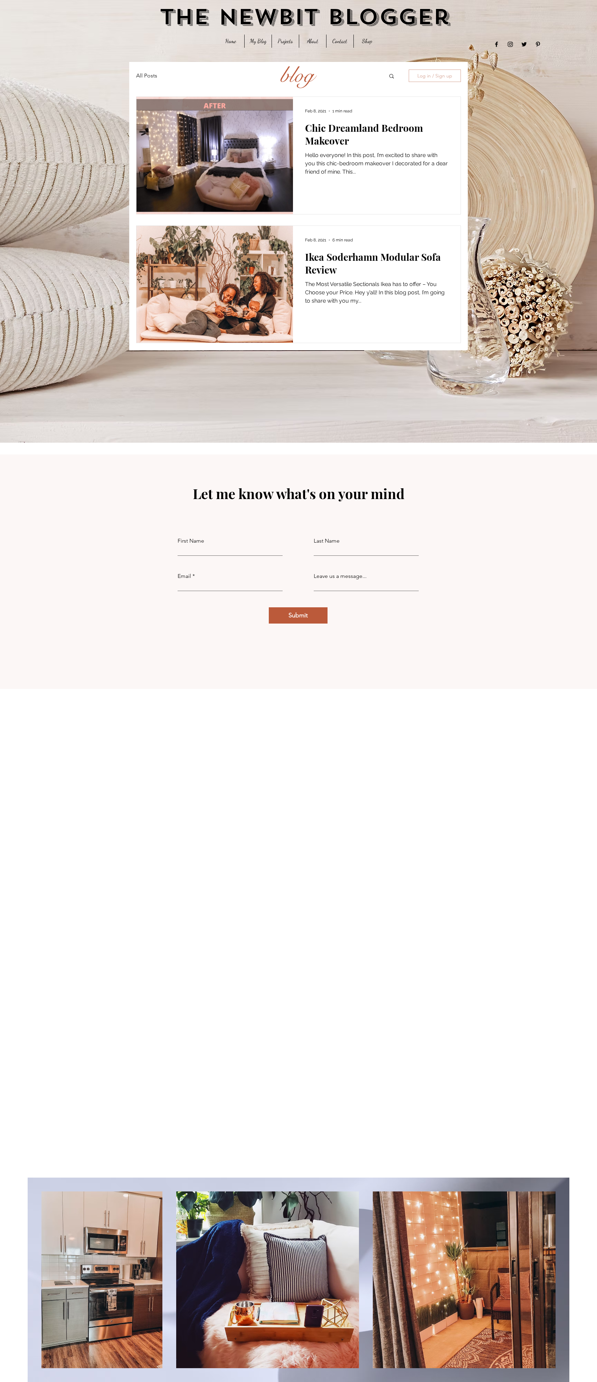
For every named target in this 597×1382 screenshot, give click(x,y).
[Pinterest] (537, 44)
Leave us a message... (340, 576)
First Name (191, 541)
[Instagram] (510, 44)
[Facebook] (496, 44)
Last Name (327, 541)
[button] (391, 76)
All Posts (146, 75)
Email (184, 576)
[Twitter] (524, 44)
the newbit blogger (304, 17)
